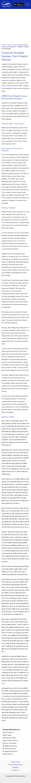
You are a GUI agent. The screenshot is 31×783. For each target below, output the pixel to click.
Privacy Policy (15, 762)
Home (3, 45)
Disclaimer (15, 767)
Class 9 (9, 45)
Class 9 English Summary (10, 85)
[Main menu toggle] (27, 4)
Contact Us (15, 770)
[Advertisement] (15, 25)
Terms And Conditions (15, 765)
